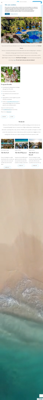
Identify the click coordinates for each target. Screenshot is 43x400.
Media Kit (21, 122)
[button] (4, 116)
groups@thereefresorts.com (7, 109)
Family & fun (18, 150)
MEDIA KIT (9, 111)
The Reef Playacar (21, 153)
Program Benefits (6, 84)
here (15, 60)
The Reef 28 (5, 153)
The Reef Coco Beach (34, 154)
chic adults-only (5, 150)
